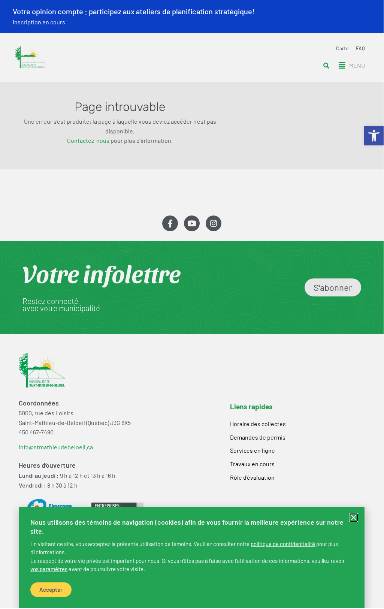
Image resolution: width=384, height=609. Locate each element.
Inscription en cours (39, 21)
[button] (353, 517)
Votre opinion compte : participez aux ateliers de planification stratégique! (134, 11)
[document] (192, 304)
